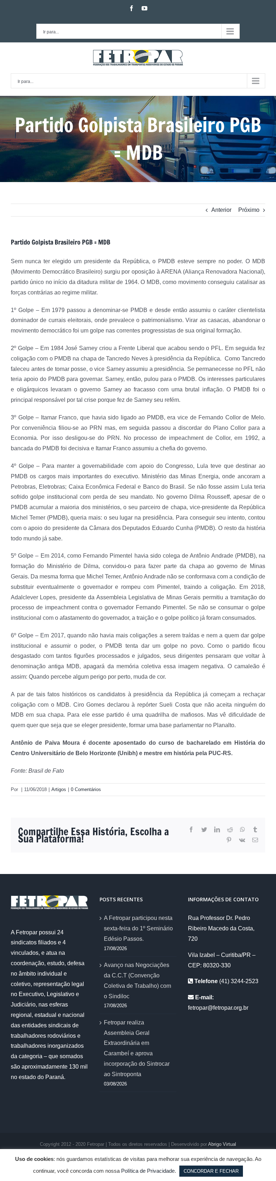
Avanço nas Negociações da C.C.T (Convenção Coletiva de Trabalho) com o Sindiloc (137, 980)
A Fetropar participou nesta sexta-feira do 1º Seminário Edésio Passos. (138, 928)
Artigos (58, 789)
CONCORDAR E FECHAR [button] (211, 1171)
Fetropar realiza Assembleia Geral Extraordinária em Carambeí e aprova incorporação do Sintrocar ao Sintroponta (137, 1048)
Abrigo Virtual (222, 1144)
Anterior (221, 210)
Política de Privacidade (148, 1171)
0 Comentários (86, 789)
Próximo (248, 210)
